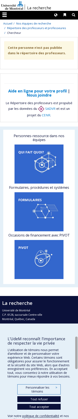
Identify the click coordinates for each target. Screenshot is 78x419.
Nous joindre (39, 95)
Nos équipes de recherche (33, 23)
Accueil (7, 23)
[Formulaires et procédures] (39, 211)
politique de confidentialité (40, 416)
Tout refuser (39, 399)
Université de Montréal (12, 5)
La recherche (39, 8)
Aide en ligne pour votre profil (37, 91)
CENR (46, 115)
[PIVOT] (39, 259)
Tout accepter (39, 407)
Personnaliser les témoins (41, 389)
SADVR (49, 108)
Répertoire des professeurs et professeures (36, 28)
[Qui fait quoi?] (39, 164)
